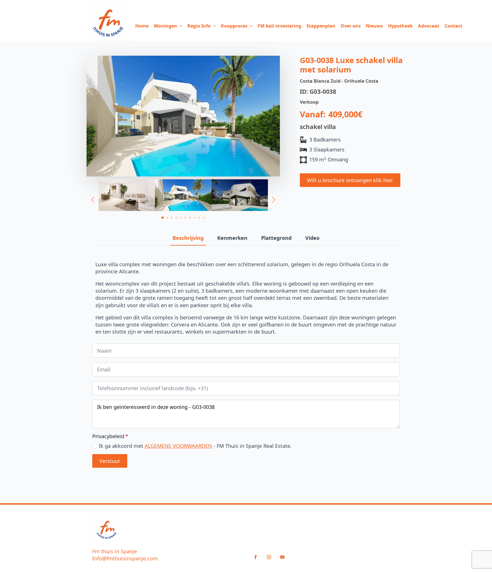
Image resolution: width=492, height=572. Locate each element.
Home (142, 26)
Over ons (351, 26)
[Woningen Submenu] (179, 25)
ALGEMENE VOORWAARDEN (178, 445)
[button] (93, 200)
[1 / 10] (183, 195)
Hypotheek (400, 26)
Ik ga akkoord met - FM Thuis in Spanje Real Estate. (195, 445)
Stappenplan (320, 26)
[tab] (188, 238)
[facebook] (256, 557)
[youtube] (282, 557)
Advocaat (428, 26)
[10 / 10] (127, 195)
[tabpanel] (246, 298)
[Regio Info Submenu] (213, 25)
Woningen (165, 26)
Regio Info (199, 26)
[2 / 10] (240, 195)
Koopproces (234, 26)
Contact (453, 26)
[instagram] (269, 557)
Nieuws (374, 26)
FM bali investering (279, 26)
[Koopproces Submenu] (250, 25)
